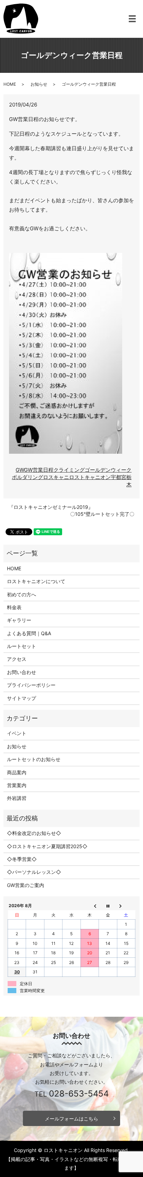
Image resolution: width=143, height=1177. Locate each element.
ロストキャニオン (90, 477)
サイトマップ (21, 698)
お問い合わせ (21, 672)
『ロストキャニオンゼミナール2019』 (51, 507)
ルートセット (21, 646)
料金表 (14, 607)
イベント (16, 733)
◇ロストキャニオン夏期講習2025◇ (47, 846)
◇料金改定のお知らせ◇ (34, 833)
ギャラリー (19, 620)
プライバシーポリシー (31, 685)
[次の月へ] (126, 905)
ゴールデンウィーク (108, 470)
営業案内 (16, 785)
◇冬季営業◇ (22, 859)
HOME (9, 84)
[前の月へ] (90, 905)
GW (20, 470)
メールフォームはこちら (71, 1118)
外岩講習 (16, 798)
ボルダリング (27, 477)
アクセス (16, 659)
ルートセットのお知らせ (33, 759)
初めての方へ (21, 594)
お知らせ (39, 84)
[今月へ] (108, 905)
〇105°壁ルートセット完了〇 (102, 514)
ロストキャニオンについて (36, 581)
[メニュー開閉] (132, 18)
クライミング (69, 470)
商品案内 (16, 772)
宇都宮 (118, 477)
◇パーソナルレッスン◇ (34, 872)
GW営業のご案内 (25, 885)
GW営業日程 (38, 470)
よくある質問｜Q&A (29, 633)
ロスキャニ (56, 477)
